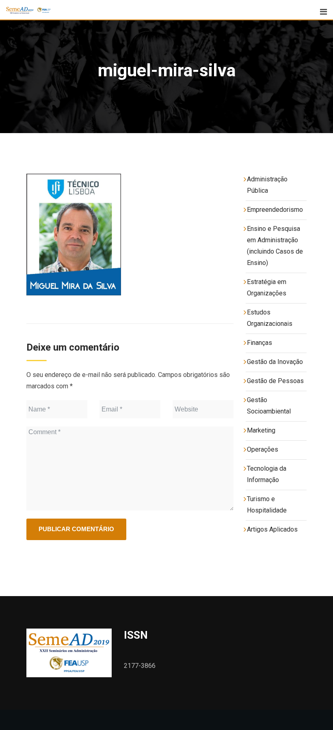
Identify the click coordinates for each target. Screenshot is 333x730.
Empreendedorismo (275, 209)
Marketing (261, 430)
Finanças (259, 343)
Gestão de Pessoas (275, 381)
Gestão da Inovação (275, 362)
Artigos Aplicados (272, 529)
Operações (262, 449)
